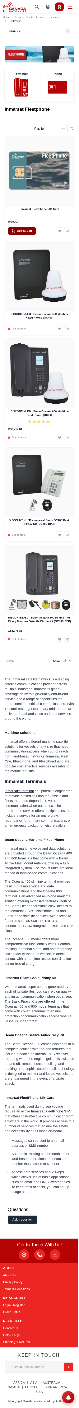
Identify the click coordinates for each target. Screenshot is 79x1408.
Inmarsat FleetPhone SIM (50, 1111)
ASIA (33, 1382)
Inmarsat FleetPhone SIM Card (39, 208)
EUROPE (31, 1387)
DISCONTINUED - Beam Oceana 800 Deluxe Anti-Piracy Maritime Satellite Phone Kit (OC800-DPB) (39, 619)
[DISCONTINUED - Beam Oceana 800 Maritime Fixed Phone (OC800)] (39, 373)
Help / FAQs (11, 1335)
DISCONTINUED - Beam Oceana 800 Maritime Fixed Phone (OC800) (40, 413)
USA (39, 1391)
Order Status (11, 1312)
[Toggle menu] (70, 6)
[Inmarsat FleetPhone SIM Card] (39, 171)
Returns (24, 1342)
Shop (18, 17)
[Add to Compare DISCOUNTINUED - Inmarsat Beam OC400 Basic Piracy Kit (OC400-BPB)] (67, 534)
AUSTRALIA (51, 1382)
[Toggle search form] (37, 7)
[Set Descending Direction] (72, 129)
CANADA (13, 1387)
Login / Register (14, 1305)
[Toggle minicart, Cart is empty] (59, 6)
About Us (9, 1275)
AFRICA (19, 1382)
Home (6, 17)
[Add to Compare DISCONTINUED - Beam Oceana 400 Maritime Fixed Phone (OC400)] (67, 328)
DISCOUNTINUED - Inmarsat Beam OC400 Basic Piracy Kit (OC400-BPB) (39, 522)
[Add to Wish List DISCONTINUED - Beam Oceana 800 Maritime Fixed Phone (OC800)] (59, 437)
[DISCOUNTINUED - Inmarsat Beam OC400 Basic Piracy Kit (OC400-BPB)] (39, 482)
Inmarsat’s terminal (19, 791)
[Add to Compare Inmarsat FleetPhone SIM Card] (67, 231)
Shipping (9, 1342)
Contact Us (10, 1328)
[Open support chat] (68, 1397)
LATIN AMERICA (55, 1387)
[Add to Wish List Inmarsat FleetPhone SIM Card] (59, 231)
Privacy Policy (12, 1282)
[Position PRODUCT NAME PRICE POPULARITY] (49, 129)
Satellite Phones (35, 17)
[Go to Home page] (14, 7)
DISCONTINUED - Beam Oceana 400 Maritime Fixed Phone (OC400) (40, 315)
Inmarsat (54, 17)
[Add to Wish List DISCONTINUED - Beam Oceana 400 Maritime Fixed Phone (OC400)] (59, 328)
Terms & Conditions (16, 1289)
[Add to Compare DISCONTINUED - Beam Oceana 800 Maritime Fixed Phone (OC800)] (67, 437)
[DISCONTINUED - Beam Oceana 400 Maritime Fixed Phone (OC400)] (39, 276)
